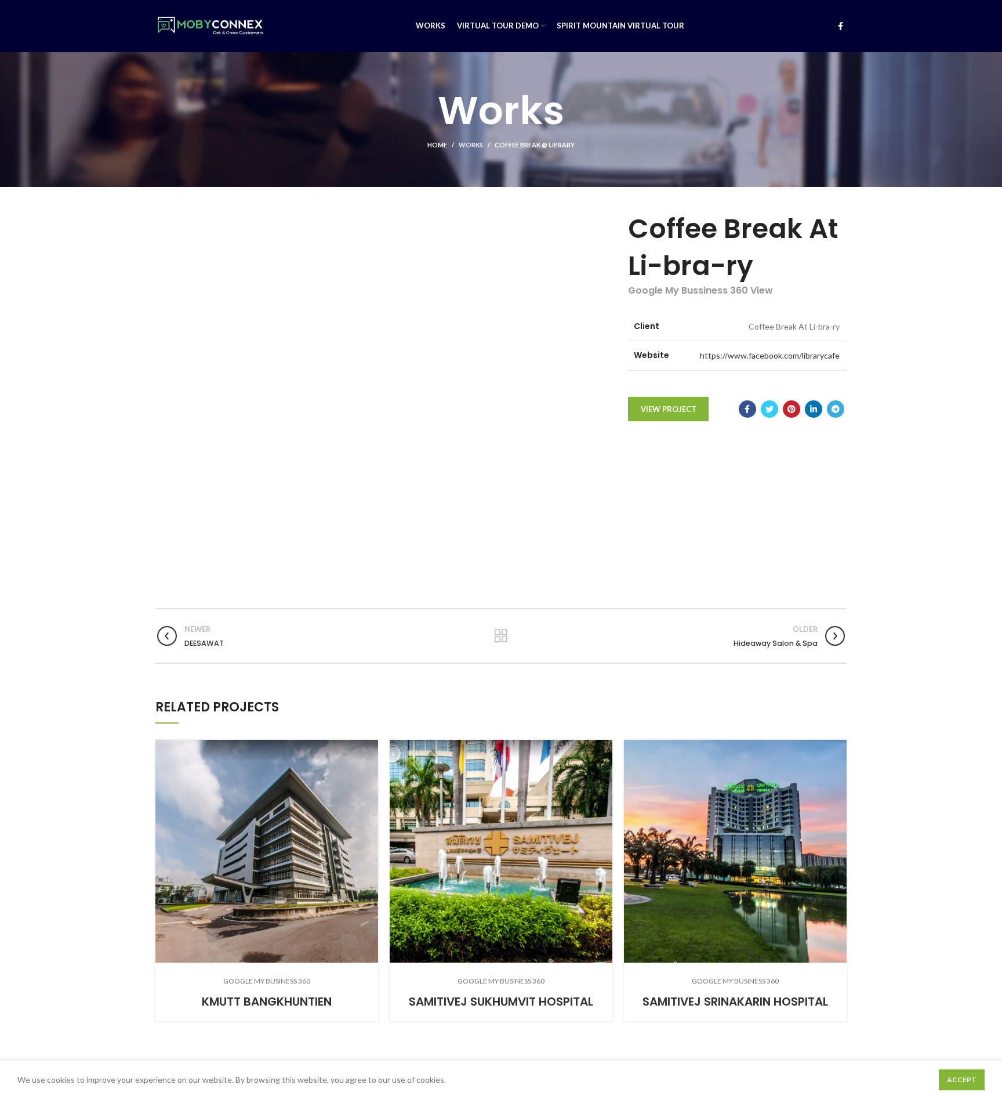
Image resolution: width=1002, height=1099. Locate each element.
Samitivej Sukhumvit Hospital (501, 1001)
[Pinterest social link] (791, 409)
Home (437, 145)
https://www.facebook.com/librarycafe (770, 355)
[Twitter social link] (769, 409)
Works (471, 145)
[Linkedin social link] (813, 409)
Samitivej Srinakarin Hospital (735, 1001)
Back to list (500, 636)
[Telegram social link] (835, 409)
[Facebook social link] (840, 26)
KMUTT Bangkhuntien (267, 1001)
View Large (369, 748)
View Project (668, 409)
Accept (961, 1079)
